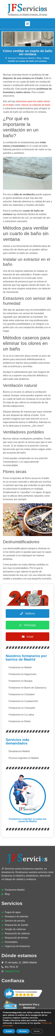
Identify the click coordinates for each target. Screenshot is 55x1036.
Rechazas (23, 1031)
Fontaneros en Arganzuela (22, 674)
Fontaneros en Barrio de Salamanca (27, 687)
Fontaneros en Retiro (20, 721)
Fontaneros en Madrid (20, 667)
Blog (39, 58)
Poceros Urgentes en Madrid (23, 758)
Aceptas (9, 1031)
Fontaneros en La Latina (21, 714)
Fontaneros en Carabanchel (23, 701)
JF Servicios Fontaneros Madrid (20, 58)
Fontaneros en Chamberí (22, 694)
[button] (27, 23)
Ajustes (37, 1031)
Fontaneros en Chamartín (22, 708)
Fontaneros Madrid (14, 890)
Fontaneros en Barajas (20, 681)
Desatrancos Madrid (19, 751)
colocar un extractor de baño (35, 105)
